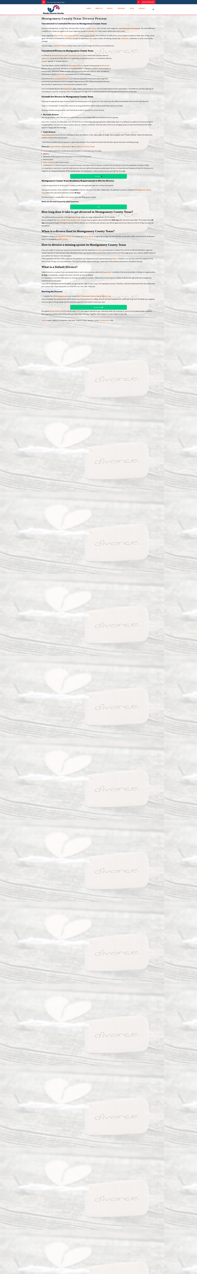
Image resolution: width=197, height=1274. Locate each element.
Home (88, 8)
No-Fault (106, 66)
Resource (121, 8)
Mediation (125, 38)
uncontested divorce (75, 55)
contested (68, 38)
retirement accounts (71, 36)
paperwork (98, 250)
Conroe (44, 320)
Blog (132, 8)
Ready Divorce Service (58, 311)
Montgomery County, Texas (84, 146)
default (115, 259)
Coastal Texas (91, 28)
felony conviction (49, 162)
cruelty (45, 151)
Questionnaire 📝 (98, 307)
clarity (78, 311)
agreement (46, 58)
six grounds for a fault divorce (60, 146)
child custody (58, 36)
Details (110, 8)
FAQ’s (98, 207)
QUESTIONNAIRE (148, 2)
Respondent (67, 89)
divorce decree (88, 236)
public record (62, 239)
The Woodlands (104, 320)
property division (89, 36)
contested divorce (60, 46)
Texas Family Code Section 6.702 (68, 220)
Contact (142, 8)
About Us (99, 8)
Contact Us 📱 (98, 176)
